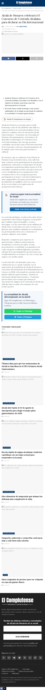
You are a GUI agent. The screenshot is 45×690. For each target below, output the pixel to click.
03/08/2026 (6, 416)
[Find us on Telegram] (19, 658)
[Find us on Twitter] (25, 658)
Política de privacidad (25, 671)
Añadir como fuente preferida (25, 209)
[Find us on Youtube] (14, 658)
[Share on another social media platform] (36, 58)
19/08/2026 (6, 372)
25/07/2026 (6, 460)
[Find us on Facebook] (4, 658)
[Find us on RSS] (40, 658)
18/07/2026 (6, 502)
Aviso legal (25, 669)
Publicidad (15, 673)
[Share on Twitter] (22, 58)
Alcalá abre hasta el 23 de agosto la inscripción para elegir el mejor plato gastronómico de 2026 (19, 410)
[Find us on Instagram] (9, 658)
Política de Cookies (8, 671)
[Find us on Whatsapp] (30, 658)
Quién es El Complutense (10, 669)
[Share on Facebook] (8, 58)
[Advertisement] (22, 81)
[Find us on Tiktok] (35, 658)
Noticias (15, 31)
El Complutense (22, 26)
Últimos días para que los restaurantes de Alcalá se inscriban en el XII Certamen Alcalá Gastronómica (22, 366)
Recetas (6, 447)
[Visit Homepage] (24, 3)
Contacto (5, 673)
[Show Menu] (3, 3)
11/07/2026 (6, 543)
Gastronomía (7, 31)
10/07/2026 (6, 585)
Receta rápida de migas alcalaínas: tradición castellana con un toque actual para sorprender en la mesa (22, 455)
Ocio (5, 575)
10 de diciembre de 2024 (8, 29)
